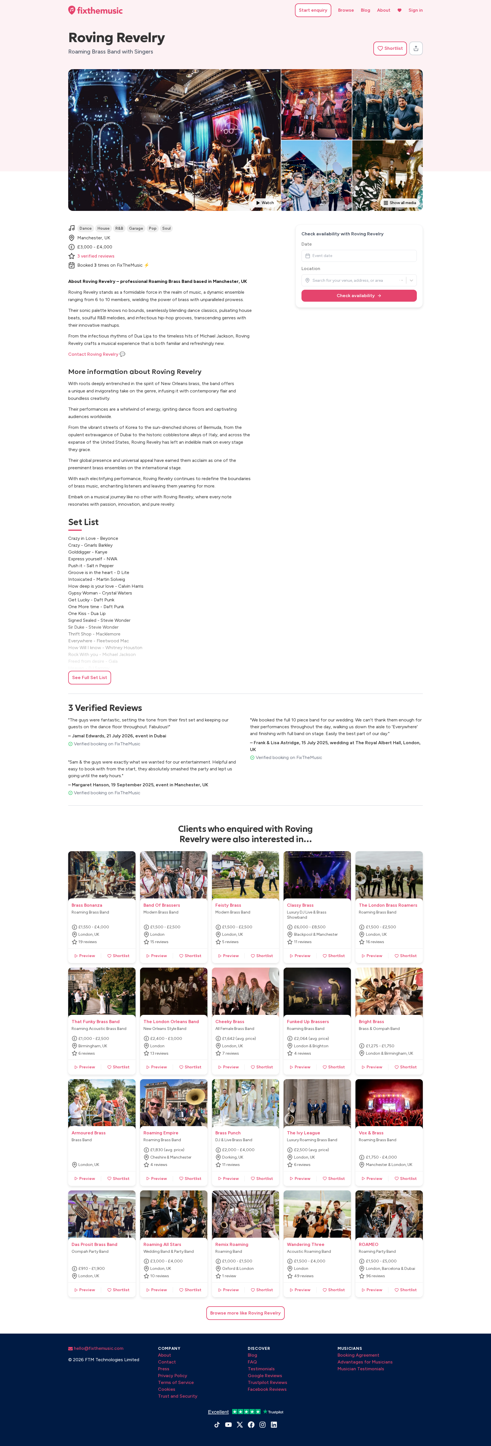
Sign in (416, 10)
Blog (365, 10)
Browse (346, 10)
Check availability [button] (356, 295)
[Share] (416, 48)
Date (306, 244)
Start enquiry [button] (313, 10)
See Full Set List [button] (89, 677)
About (383, 10)
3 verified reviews (96, 256)
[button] (390, 48)
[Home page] (95, 10)
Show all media (403, 202)
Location (310, 268)
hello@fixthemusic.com (98, 1348)
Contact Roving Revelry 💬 (96, 354)
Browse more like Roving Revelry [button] (245, 1313)
